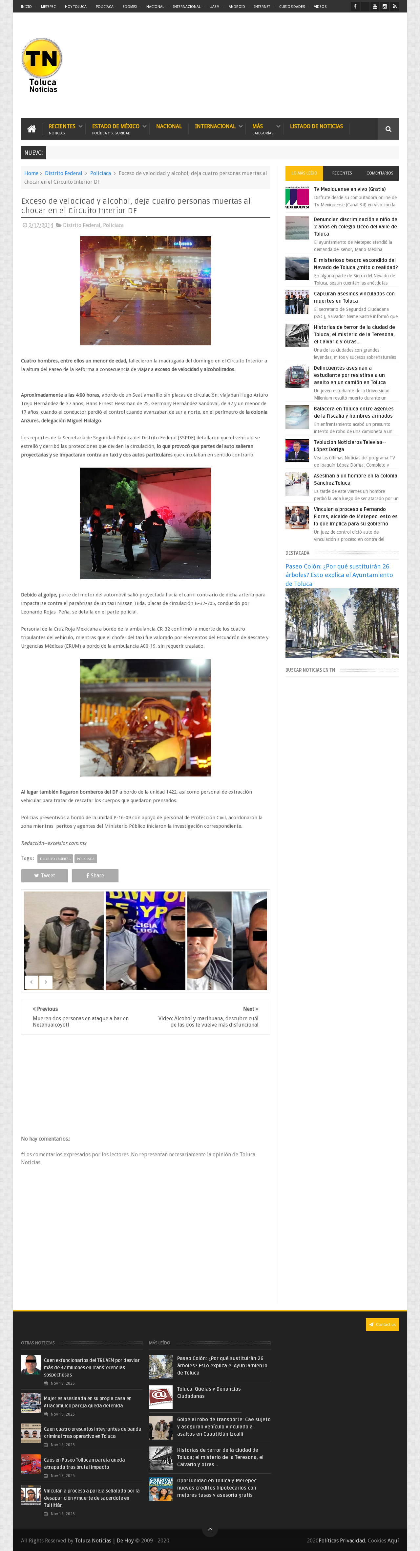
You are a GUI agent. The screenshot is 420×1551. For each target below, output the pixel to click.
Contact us (385, 1324)
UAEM (215, 7)
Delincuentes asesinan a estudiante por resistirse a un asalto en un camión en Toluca (350, 375)
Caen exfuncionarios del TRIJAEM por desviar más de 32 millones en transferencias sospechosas (92, 1368)
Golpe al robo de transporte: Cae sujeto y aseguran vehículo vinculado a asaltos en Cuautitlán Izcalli (224, 1427)
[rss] (394, 6)
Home (31, 173)
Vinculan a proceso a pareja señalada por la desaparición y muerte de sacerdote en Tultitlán (92, 1498)
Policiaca (105, 7)
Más (262, 129)
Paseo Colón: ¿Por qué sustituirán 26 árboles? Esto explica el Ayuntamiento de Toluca (339, 575)
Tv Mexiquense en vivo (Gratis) (350, 189)
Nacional (155, 7)
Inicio (26, 7)
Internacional (186, 7)
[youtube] (374, 6)
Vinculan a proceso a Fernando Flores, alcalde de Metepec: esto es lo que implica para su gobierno (356, 516)
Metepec (48, 7)
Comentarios (380, 173)
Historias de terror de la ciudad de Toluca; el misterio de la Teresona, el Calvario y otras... (354, 334)
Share (97, 875)
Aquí (393, 1541)
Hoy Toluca (76, 7)
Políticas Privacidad (342, 1541)
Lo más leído (304, 173)
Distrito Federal (63, 173)
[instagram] (384, 6)
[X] (365, 6)
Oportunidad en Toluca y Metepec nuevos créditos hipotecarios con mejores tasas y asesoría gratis (217, 1488)
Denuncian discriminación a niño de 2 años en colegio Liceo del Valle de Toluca (355, 227)
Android (237, 7)
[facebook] (355, 6)
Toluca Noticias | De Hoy (104, 1541)
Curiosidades (292, 7)
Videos (320, 7)
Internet (262, 7)
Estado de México (115, 129)
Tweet (48, 875)
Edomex (130, 7)
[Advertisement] (344, 66)
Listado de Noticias (316, 126)
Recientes (62, 129)
